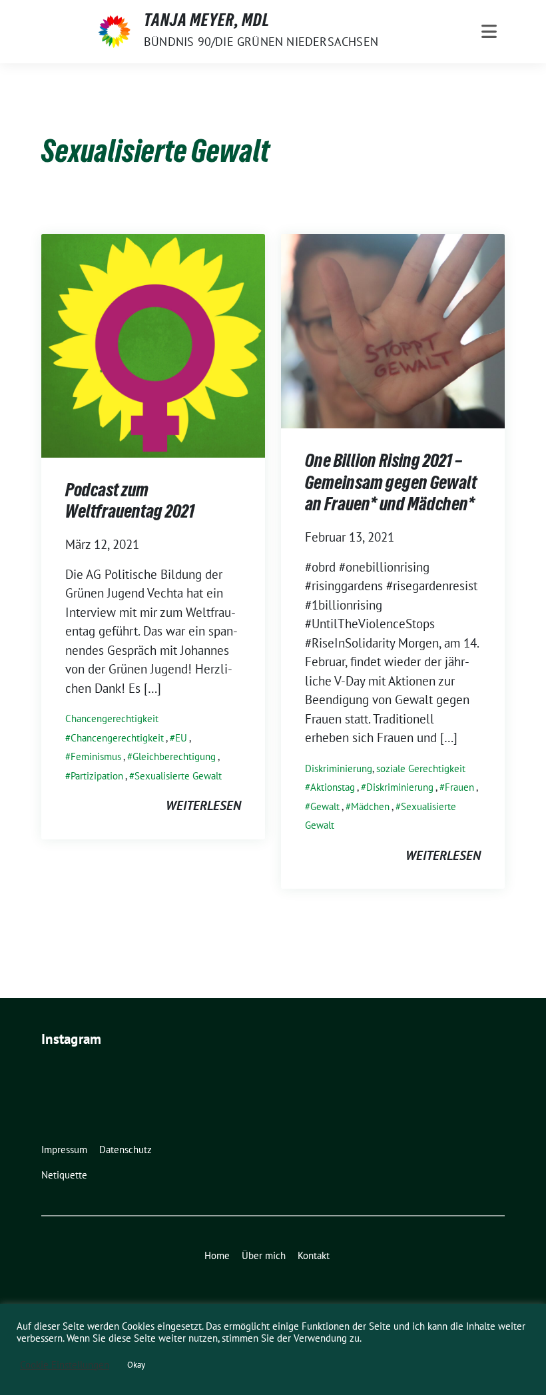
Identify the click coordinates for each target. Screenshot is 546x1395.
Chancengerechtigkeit (111, 718)
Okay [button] (136, 1364)
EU (181, 737)
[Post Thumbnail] (153, 344)
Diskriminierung (338, 768)
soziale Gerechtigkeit (420, 768)
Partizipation (97, 775)
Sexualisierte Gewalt (178, 775)
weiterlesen (203, 805)
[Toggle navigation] (489, 31)
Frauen (459, 787)
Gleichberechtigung (174, 756)
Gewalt (325, 806)
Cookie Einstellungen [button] (64, 1365)
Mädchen (370, 806)
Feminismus (96, 756)
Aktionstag (332, 787)
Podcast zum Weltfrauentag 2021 (129, 503)
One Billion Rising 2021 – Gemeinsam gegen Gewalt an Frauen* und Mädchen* (391, 484)
